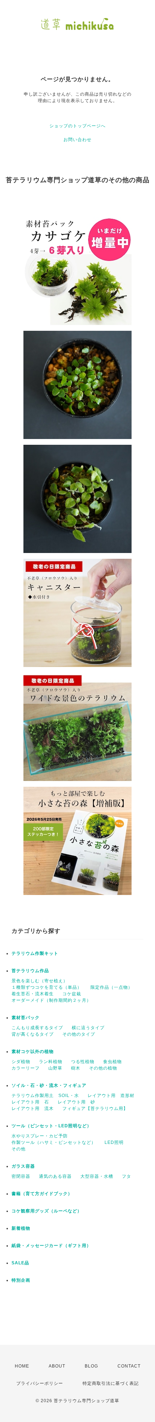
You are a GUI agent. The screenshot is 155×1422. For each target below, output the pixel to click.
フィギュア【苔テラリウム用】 (95, 1108)
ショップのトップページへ (77, 125)
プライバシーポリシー (39, 1383)
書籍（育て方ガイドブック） (42, 1193)
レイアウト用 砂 (76, 1102)
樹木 (75, 1068)
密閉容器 (21, 1176)
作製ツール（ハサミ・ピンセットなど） (54, 1142)
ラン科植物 (50, 1061)
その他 (19, 1148)
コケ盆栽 (71, 993)
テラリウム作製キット (35, 953)
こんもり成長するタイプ (37, 1027)
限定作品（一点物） (111, 987)
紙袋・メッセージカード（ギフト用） (51, 1245)
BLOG (91, 1366)
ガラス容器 (23, 1166)
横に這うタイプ (88, 1027)
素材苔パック (26, 1017)
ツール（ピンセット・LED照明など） (52, 1125)
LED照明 (114, 1142)
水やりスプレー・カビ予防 (40, 1135)
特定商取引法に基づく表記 (111, 1383)
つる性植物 (82, 1061)
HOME (22, 1366)
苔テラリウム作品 (30, 970)
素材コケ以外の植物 (33, 1051)
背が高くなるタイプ (33, 1034)
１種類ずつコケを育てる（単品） (47, 987)
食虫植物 (112, 1061)
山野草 (55, 1068)
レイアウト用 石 (30, 1102)
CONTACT (129, 1366)
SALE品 (20, 1262)
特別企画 (21, 1280)
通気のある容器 (55, 1176)
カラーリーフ (26, 1068)
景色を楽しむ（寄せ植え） (40, 980)
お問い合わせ (77, 139)
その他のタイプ (78, 1034)
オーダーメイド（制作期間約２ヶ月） (51, 1000)
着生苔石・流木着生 (33, 993)
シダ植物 (21, 1061)
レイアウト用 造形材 (111, 1095)
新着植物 (21, 1228)
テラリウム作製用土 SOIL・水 (45, 1095)
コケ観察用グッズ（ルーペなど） (47, 1210)
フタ (126, 1176)
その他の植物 (103, 1068)
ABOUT (57, 1366)
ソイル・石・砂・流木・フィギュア (49, 1085)
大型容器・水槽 (96, 1176)
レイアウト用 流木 (33, 1108)
